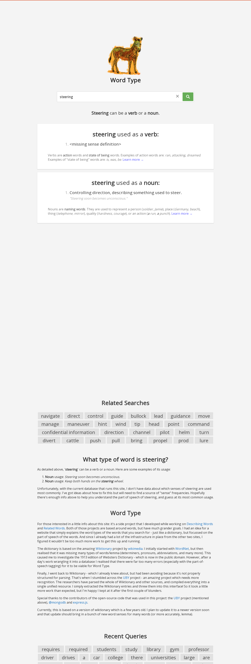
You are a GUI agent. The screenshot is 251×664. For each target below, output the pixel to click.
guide (117, 416)
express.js (80, 602)
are (206, 657)
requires (51, 649)
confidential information (68, 432)
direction (114, 432)
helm (184, 432)
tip (137, 424)
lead (158, 416)
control (95, 416)
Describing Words (200, 524)
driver (47, 657)
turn (204, 432)
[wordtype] (125, 55)
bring (136, 440)
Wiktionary (104, 548)
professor (198, 649)
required (78, 649)
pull (116, 440)
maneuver (78, 424)
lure (204, 440)
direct (73, 416)
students (106, 649)
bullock (138, 416)
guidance (180, 416)
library (154, 649)
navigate (50, 416)
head (154, 424)
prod (183, 440)
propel (160, 440)
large (189, 657)
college (115, 657)
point (173, 424)
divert (49, 440)
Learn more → (133, 159)
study (131, 649)
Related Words (54, 528)
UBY (126, 578)
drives (68, 657)
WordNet (182, 548)
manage (50, 424)
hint (102, 424)
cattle (72, 440)
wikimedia (135, 548)
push (95, 440)
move (204, 416)
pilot (165, 432)
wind (120, 424)
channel (141, 432)
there (137, 657)
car (96, 657)
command (199, 424)
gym (174, 649)
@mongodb (57, 602)
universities (163, 657)
